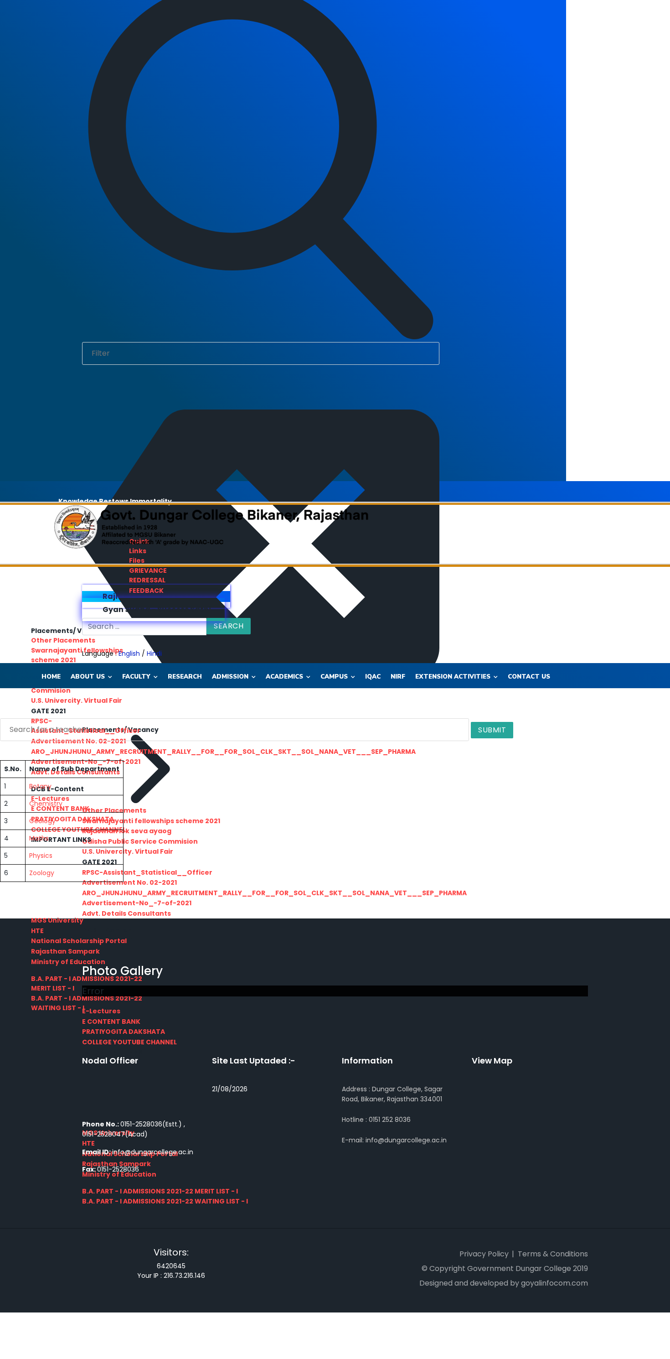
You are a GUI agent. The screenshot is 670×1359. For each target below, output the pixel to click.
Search (228, 626)
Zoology (41, 872)
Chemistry (45, 803)
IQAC (373, 676)
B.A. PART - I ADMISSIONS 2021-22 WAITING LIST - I (165, 1201)
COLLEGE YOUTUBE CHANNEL (129, 1042)
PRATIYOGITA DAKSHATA (123, 1031)
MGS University (57, 920)
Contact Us (529, 676)
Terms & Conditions (553, 1254)
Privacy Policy (484, 1254)
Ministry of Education (68, 961)
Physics (40, 855)
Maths (39, 838)
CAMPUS (334, 676)
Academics (284, 676)
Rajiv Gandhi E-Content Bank (158, 596)
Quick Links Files (139, 551)
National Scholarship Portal (79, 940)
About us (88, 676)
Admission (230, 676)
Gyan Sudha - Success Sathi (156, 609)
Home (51, 676)
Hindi (154, 653)
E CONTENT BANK (111, 1021)
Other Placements (63, 640)
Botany (40, 786)
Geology (42, 820)
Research (185, 676)
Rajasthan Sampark (65, 951)
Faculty (136, 676)
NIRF (398, 676)
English (129, 653)
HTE (37, 930)
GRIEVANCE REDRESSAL (148, 575)
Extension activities (452, 676)
